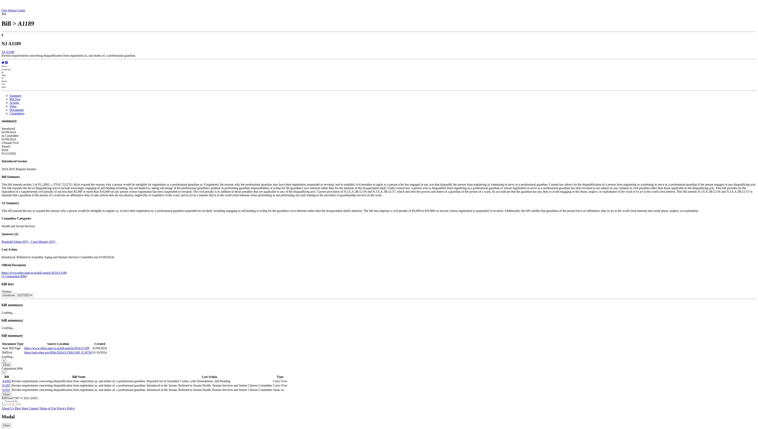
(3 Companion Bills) (14, 276)
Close (6, 364)
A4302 (6, 381)
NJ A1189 (8, 52)
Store (25, 408)
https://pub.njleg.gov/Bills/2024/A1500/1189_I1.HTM (58, 352)
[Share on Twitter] (3, 62)
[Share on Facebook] (6, 62)
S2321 (6, 389)
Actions (14, 102)
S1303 (6, 385)
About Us (8, 408)
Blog (18, 408)
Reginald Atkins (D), (16, 241)
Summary (15, 95)
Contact (33, 408)
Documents (16, 110)
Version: (7, 291)
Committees (16, 113)
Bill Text (14, 99)
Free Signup (9, 10)
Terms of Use (47, 408)
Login (21, 10)
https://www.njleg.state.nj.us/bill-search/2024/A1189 (34, 272)
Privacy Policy (66, 408)
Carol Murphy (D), (44, 241)
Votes (12, 106)
